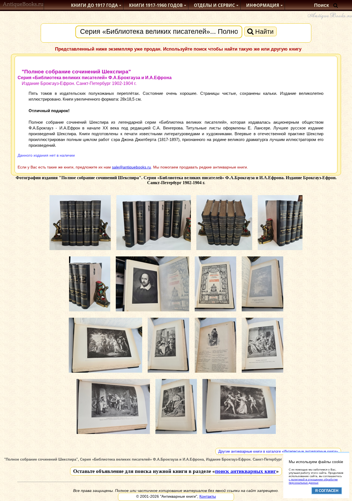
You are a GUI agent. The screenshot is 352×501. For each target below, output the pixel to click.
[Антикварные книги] (23, 5)
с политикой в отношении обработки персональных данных (313, 481)
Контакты (207, 496)
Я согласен (326, 491)
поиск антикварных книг (245, 471)
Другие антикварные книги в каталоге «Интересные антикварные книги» (278, 451)
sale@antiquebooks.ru (131, 167)
